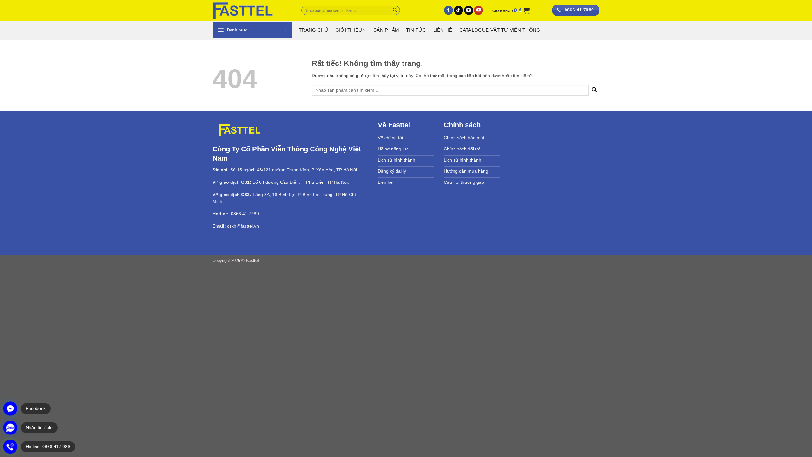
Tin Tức (416, 30)
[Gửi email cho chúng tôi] (468, 10)
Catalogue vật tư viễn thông (499, 30)
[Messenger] (10, 408)
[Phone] (10, 447)
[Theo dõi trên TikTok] (458, 10)
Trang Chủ (313, 30)
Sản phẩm (386, 30)
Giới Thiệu (348, 30)
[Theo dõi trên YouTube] (478, 10)
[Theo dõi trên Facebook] (448, 10)
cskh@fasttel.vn (243, 225)
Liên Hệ (442, 30)
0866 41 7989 (245, 213)
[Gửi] (395, 10)
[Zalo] (10, 428)
